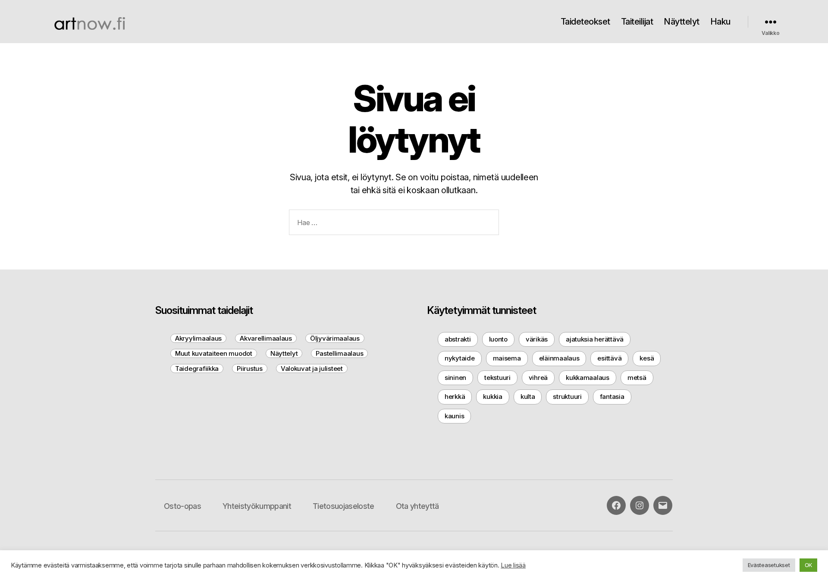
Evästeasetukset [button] (769, 564)
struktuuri (567, 396)
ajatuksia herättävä (595, 339)
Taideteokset (585, 21)
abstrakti (458, 339)
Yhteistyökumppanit (257, 506)
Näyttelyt (681, 21)
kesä (647, 358)
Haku (720, 21)
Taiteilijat (637, 21)
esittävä (609, 358)
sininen (455, 377)
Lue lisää (513, 565)
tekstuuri (497, 377)
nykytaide (460, 358)
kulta (528, 396)
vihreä (538, 377)
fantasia (612, 396)
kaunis (454, 416)
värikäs (537, 339)
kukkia (492, 396)
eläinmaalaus (559, 358)
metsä (636, 377)
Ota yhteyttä (417, 506)
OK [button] (808, 564)
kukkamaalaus (587, 377)
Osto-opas (182, 506)
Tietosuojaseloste (343, 506)
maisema (507, 358)
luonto (498, 339)
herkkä (455, 396)
